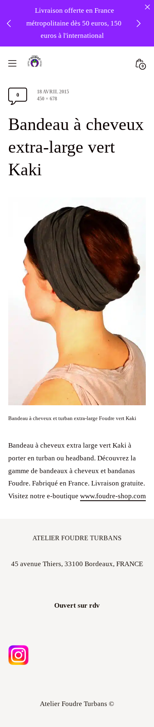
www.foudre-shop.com (113, 496)
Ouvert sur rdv (77, 605)
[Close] (147, 7)
